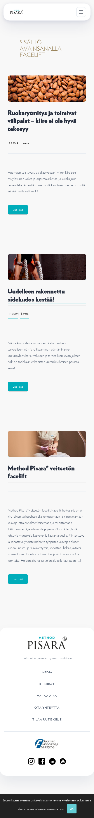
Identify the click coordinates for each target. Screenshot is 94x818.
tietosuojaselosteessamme (49, 809)
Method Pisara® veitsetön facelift (41, 472)
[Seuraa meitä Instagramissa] (31, 761)
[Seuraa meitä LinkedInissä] (52, 761)
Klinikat (47, 684)
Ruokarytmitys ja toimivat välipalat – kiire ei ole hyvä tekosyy (42, 121)
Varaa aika (47, 696)
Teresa (25, 143)
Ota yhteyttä (47, 708)
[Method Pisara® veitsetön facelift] (47, 444)
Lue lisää (18, 210)
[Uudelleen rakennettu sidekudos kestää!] (47, 267)
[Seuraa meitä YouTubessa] (63, 761)
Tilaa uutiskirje (47, 719)
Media (47, 672)
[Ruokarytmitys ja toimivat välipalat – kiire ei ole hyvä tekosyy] (47, 88)
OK (71, 808)
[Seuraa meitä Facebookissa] (42, 761)
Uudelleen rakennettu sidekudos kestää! (36, 295)
